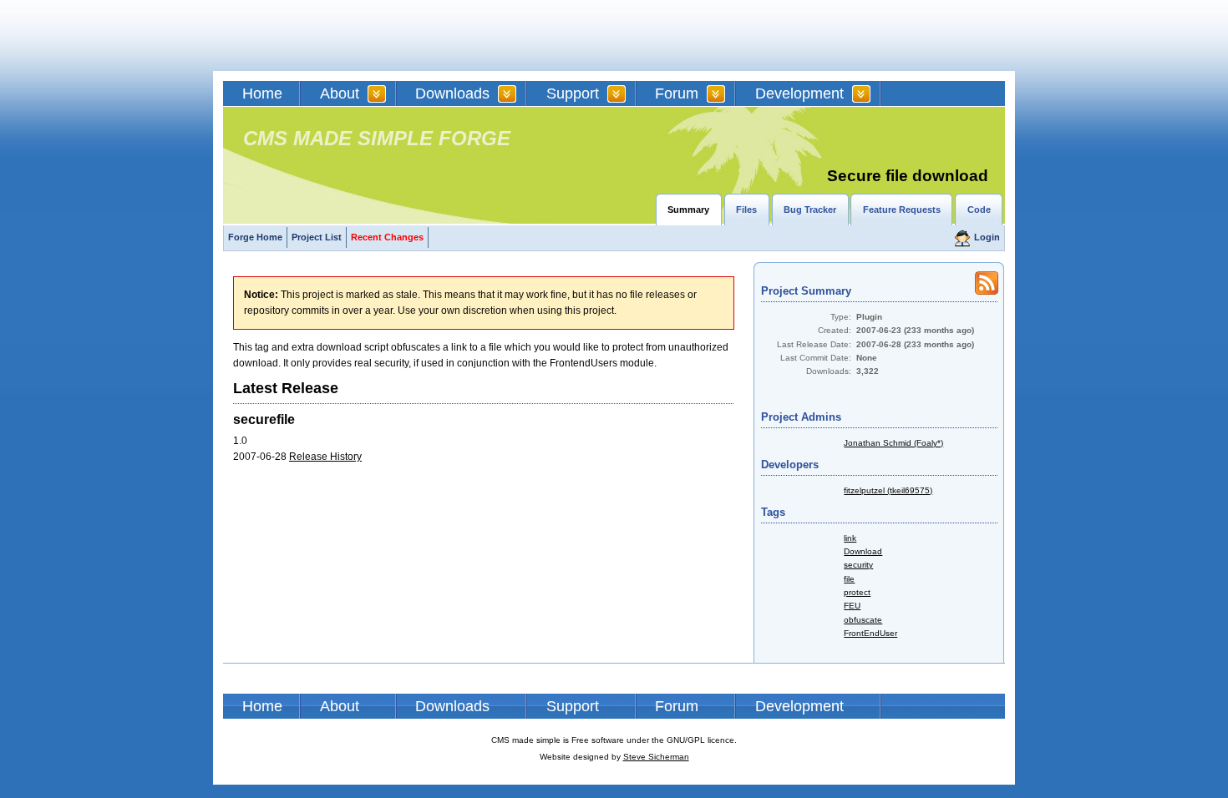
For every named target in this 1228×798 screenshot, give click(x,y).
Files (746, 210)
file (849, 578)
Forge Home (255, 237)
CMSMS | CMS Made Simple (342, 35)
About (339, 93)
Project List (317, 237)
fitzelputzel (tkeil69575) (888, 490)
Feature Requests (902, 210)
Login (987, 237)
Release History (325, 456)
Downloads (452, 93)
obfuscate (863, 619)
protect (857, 592)
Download (863, 551)
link (850, 538)
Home (262, 93)
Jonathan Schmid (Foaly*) (893, 442)
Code (979, 210)
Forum (676, 93)
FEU (852, 605)
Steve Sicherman (656, 756)
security (858, 564)
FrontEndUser (870, 633)
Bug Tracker (810, 210)
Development (799, 93)
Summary (688, 210)
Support (572, 93)
